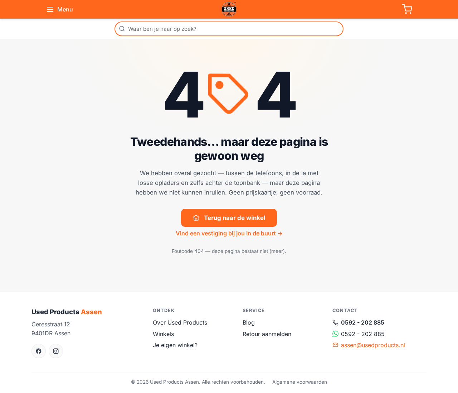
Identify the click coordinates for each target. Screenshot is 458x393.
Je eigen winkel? (175, 345)
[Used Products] (229, 9)
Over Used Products (180, 322)
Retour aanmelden (267, 333)
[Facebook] (38, 351)
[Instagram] (56, 351)
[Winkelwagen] (407, 9)
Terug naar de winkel (234, 217)
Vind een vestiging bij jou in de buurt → (229, 233)
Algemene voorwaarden (299, 382)
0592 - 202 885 (362, 322)
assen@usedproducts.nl (373, 345)
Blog (249, 322)
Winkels (163, 333)
